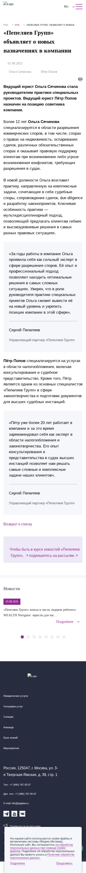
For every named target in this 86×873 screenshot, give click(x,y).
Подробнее (64, 622)
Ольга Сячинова (21, 71)
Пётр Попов (50, 71)
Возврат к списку (17, 524)
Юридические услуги (15, 695)
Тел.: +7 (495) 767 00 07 (17, 784)
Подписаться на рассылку (25, 826)
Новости (11, 588)
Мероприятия (11, 748)
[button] (71, 634)
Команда (8, 727)
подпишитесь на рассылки (51, 556)
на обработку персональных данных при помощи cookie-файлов (41, 848)
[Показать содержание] (79, 6)
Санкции (8, 716)
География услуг (13, 706)
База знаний (10, 737)
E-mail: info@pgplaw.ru (16, 803)
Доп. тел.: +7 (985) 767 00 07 (19, 793)
